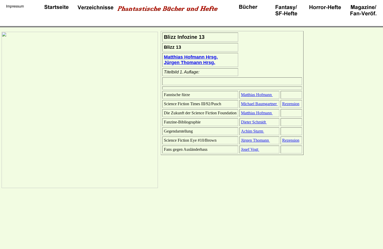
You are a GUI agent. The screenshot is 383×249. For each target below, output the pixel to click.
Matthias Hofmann (257, 94)
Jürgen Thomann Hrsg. (189, 62)
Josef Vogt (250, 149)
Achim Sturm (252, 131)
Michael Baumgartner (259, 104)
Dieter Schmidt (254, 122)
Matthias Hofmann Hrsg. (191, 57)
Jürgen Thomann (255, 140)
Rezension (290, 104)
